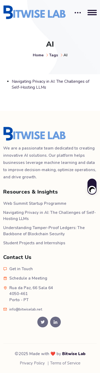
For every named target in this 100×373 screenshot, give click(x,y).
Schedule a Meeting (28, 278)
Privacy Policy (32, 363)
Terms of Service (65, 363)
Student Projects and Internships (34, 243)
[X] (42, 322)
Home (38, 55)
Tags (53, 55)
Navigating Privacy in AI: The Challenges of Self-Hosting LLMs (49, 215)
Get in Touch (21, 269)
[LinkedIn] (55, 322)
